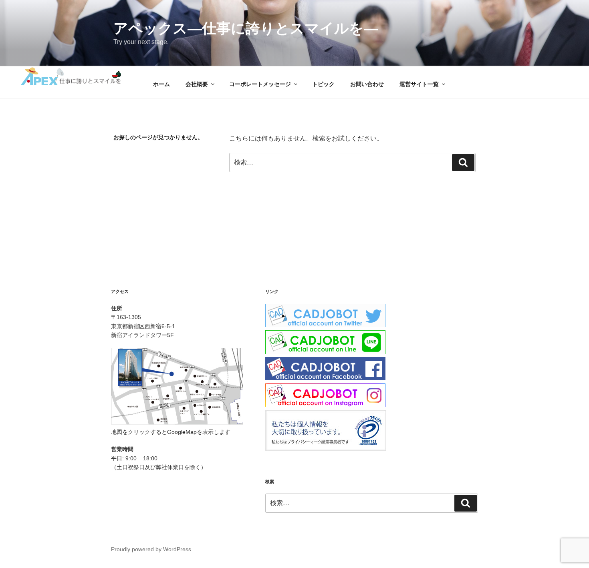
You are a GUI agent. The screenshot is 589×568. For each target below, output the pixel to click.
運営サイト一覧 (419, 84)
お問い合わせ (367, 84)
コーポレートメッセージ (260, 84)
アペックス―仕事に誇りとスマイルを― (245, 28)
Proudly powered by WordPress (151, 549)
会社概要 (197, 84)
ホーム (161, 84)
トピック (323, 84)
